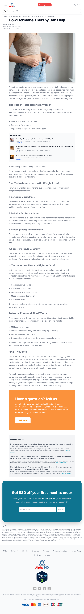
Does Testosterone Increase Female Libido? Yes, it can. (34, 156)
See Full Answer (61, 462)
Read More (19, 142)
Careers (47, 555)
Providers (37, 555)
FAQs (5, 551)
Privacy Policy (76, 551)
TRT (5, 16)
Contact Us (14, 551)
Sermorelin (26, 16)
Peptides (51, 16)
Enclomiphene (36, 16)
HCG (10, 16)
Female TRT (17, 16)
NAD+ (44, 16)
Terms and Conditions (60, 551)
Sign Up (25, 551)
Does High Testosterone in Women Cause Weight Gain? (34, 139)
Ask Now (23, 420)
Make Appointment (44, 5)
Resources (35, 551)
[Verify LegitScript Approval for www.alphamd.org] (42, 577)
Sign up (61, 509)
